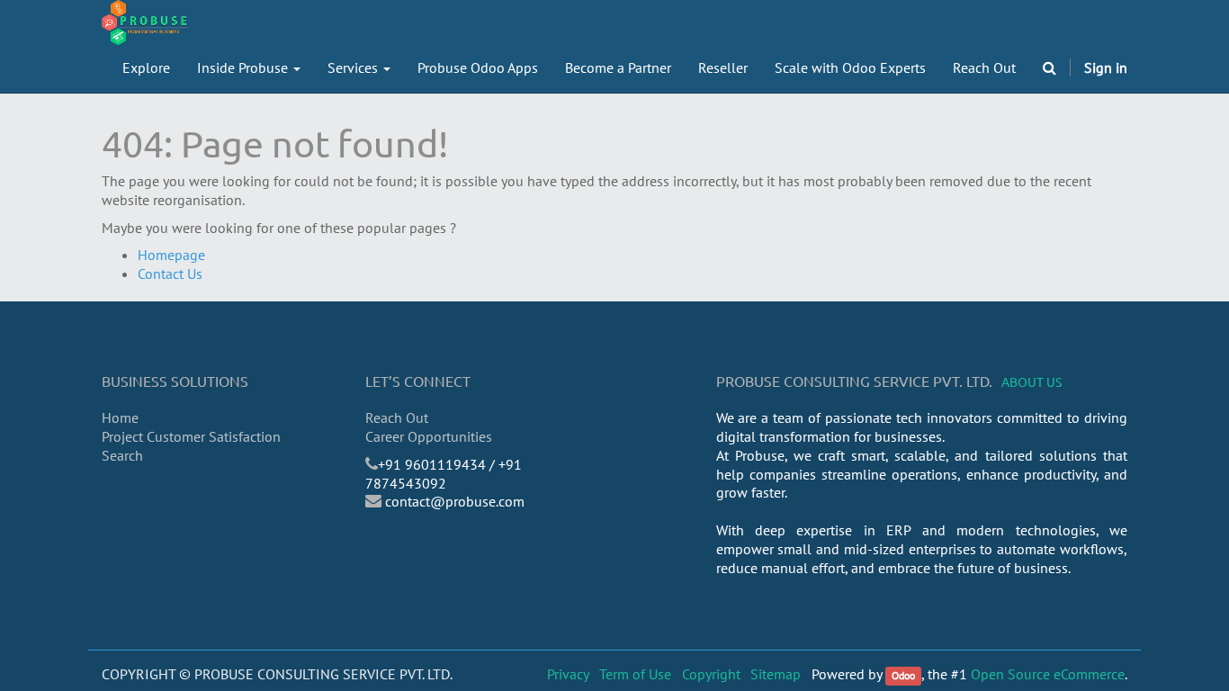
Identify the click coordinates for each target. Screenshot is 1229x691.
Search (122, 455)
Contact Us (170, 274)
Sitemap (775, 674)
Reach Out (396, 417)
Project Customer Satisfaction (191, 436)
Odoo (903, 675)
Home (120, 417)
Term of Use (635, 674)
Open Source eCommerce (1048, 674)
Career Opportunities (428, 436)
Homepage (171, 255)
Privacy (568, 674)
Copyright (711, 674)
